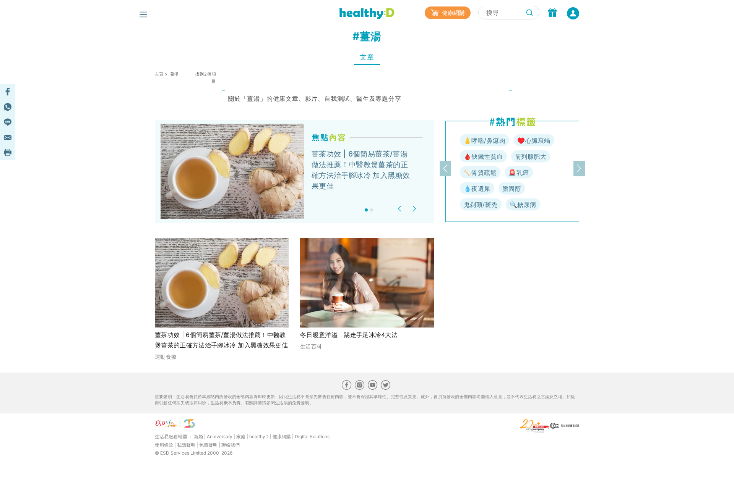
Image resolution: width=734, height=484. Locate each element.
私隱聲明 (186, 445)
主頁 (159, 74)
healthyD (259, 436)
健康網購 (452, 12)
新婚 (198, 436)
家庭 (240, 436)
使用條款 (164, 445)
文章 (367, 57)
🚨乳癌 (518, 172)
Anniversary (219, 436)
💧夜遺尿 (477, 188)
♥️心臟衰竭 (533, 140)
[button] (400, 208)
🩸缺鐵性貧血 (483, 156)
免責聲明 (208, 445)
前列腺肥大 (530, 156)
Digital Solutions (312, 436)
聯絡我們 (230, 445)
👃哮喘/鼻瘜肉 (484, 140)
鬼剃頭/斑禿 (481, 204)
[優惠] (552, 13)
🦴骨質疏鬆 (480, 172)
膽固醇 (511, 188)
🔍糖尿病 (523, 204)
